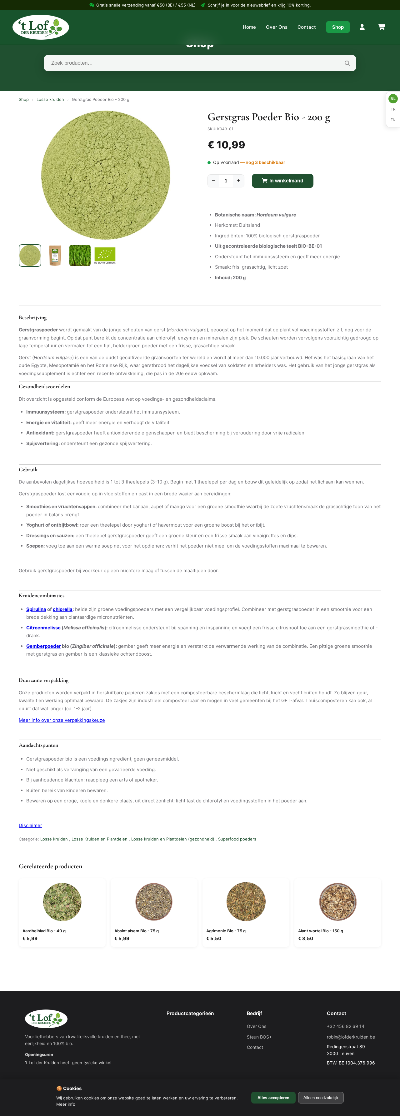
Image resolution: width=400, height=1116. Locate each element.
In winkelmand (286, 180)
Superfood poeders (237, 838)
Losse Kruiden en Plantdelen (100, 838)
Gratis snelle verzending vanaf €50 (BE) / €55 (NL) (146, 4)
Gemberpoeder (43, 646)
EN (393, 119)
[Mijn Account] (362, 27)
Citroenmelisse (43, 628)
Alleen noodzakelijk (320, 1097)
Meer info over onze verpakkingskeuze (62, 720)
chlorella (62, 609)
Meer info (65, 1104)
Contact (307, 27)
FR (393, 109)
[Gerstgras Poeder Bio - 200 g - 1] (30, 255)
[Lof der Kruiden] (40, 27)
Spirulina (36, 609)
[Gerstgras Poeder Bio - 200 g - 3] (80, 255)
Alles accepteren (273, 1097)
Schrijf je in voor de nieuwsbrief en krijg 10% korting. (259, 4)
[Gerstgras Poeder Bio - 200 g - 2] (55, 255)
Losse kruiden (50, 99)
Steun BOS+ (259, 1036)
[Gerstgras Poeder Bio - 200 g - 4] (105, 255)
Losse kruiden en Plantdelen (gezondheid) (172, 838)
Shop (338, 27)
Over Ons (277, 27)
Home (249, 27)
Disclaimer (30, 825)
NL (393, 98)
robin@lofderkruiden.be (351, 1036)
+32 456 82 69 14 (345, 1026)
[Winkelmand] (381, 27)
